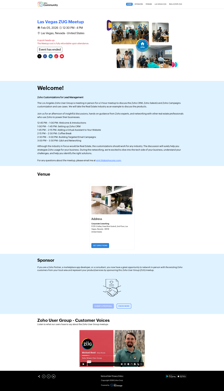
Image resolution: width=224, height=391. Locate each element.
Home (129, 4)
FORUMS (149, 4)
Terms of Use (106, 376)
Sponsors (139, 4)
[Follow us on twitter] (39, 56)
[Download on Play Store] (171, 377)
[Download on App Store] (182, 377)
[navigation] (154, 4)
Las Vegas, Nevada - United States (62, 33)
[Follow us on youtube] (62, 56)
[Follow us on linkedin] (51, 56)
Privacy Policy (117, 376)
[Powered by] (116, 385)
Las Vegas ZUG (160, 4)
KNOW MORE (124, 306)
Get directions (100, 245)
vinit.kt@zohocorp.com (108, 160)
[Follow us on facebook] (45, 56)
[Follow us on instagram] (56, 56)
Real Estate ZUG (175, 4)
